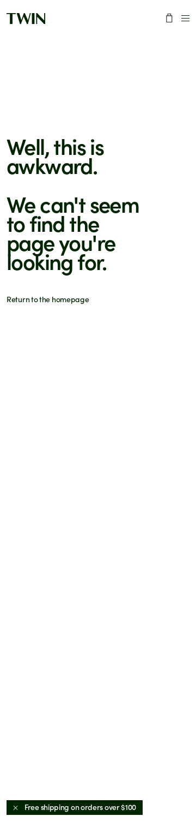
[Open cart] (169, 18)
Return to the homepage (48, 299)
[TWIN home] (26, 18)
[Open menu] (185, 18)
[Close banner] (15, 808)
